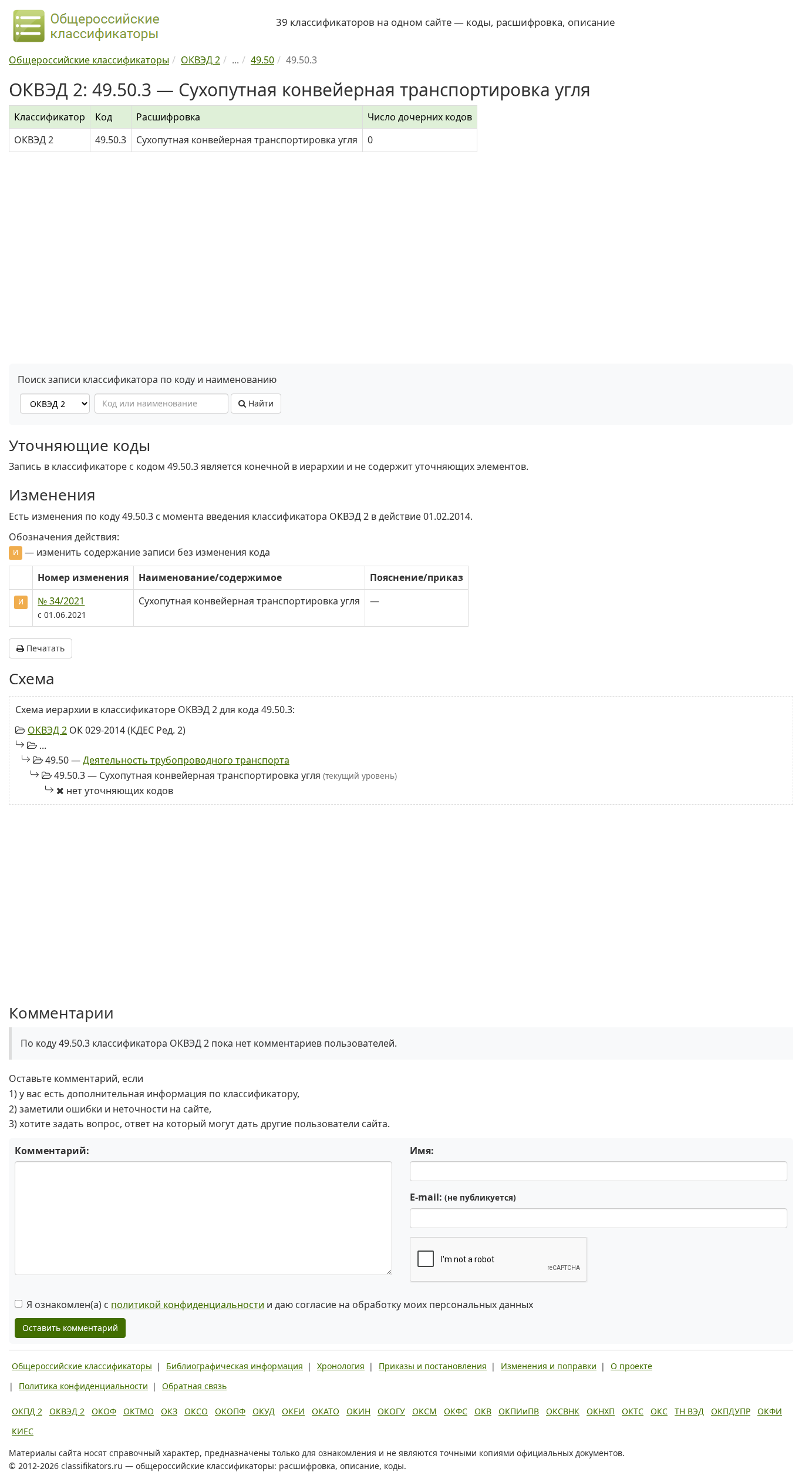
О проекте (631, 1366)
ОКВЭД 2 (47, 730)
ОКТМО (138, 1411)
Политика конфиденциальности (83, 1385)
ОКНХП (601, 1411)
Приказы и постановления (433, 1366)
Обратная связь (194, 1385)
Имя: (422, 1150)
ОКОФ (104, 1411)
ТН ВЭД (689, 1411)
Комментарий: (52, 1150)
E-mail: (463, 1197)
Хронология (341, 1366)
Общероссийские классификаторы (82, 1366)
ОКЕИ (293, 1411)
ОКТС (632, 1411)
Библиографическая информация (234, 1366)
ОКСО (196, 1411)
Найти (260, 403)
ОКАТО (325, 1411)
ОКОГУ (391, 1411)
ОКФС (455, 1411)
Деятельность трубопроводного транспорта (186, 760)
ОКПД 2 (27, 1411)
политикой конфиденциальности (187, 1304)
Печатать (44, 648)
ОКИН (358, 1411)
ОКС (659, 1411)
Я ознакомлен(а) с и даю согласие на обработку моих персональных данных (279, 1304)
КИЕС (22, 1431)
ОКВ (482, 1411)
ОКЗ (169, 1411)
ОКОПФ (230, 1411)
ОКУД (263, 1411)
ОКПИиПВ (518, 1411)
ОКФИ (769, 1411)
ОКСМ (424, 1411)
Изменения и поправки (549, 1366)
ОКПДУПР (730, 1411)
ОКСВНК (562, 1411)
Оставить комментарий (70, 1327)
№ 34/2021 (61, 600)
